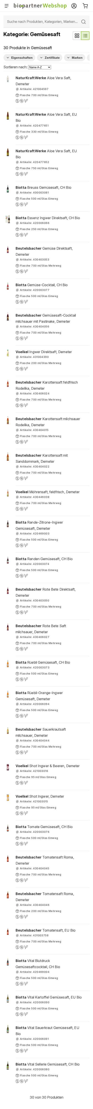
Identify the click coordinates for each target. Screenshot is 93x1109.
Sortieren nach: (15, 67)
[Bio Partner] (40, 5)
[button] (46, 89)
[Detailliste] (85, 35)
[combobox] (46, 21)
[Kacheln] (77, 35)
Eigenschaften (22, 57)
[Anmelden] (74, 6)
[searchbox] (46, 21)
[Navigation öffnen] (7, 6)
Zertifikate (52, 57)
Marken (77, 57)
